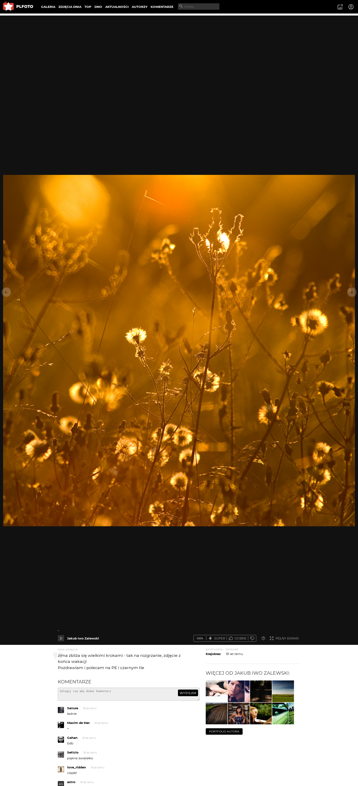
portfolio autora (224, 731)
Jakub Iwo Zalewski (83, 638)
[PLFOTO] (18, 6)
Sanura (72, 708)
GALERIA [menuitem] (48, 7)
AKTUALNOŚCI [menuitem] (117, 7)
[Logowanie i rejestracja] (351, 7)
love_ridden (76, 767)
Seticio (73, 752)
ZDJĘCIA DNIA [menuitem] (69, 7)
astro (71, 782)
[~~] (283, 691)
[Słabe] (252, 638)
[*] (261, 713)
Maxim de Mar (78, 723)
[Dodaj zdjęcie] (340, 7)
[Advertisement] (179, 44)
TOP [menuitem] (88, 7)
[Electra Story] (283, 713)
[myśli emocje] (239, 691)
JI (61, 638)
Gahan (72, 738)
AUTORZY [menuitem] (140, 7)
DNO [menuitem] (98, 7)
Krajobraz (213, 654)
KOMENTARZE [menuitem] (162, 7)
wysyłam (188, 693)
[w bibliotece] (239, 713)
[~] (261, 691)
